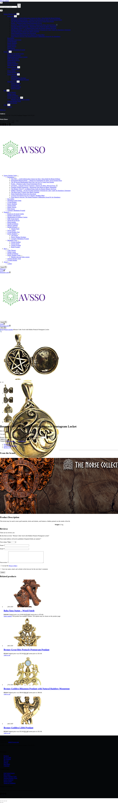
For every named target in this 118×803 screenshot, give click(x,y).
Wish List (3, 269)
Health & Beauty (12, 227)
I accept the (9, 566)
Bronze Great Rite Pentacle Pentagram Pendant (26, 649)
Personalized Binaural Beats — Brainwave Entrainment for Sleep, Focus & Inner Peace (36, 180)
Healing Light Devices (14, 215)
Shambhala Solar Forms (14, 200)
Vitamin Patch (15, 229)
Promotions (10, 177)
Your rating (4, 542)
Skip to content (4, 1)
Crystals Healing (12, 260)
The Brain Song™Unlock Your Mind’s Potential (25, 192)
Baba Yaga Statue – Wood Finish (19, 610)
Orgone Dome (11, 205)
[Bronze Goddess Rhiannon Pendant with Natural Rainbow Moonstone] (27, 685)
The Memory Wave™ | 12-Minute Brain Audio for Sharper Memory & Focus (33, 189)
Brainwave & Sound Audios (15, 214)
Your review (4, 562)
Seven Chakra (11, 230)
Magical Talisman (12, 225)
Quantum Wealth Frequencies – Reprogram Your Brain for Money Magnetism (33, 187)
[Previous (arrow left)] (0, 802)
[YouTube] (1, 794)
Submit (3, 572)
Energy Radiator (12, 204)
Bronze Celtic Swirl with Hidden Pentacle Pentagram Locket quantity (20, 437)
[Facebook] (5, 794)
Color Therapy (11, 250)
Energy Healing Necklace (18, 237)
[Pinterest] (3, 794)
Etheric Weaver (11, 207)
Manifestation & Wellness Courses (17, 217)
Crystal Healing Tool (13, 232)
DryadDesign (22, 441)
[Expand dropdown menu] (15, 177)
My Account (7, 757)
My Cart (6, 761)
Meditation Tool (12, 240)
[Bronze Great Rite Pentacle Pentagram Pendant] (27, 645)
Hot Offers (7, 764)
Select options (8, 616)
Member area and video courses (20, 257)
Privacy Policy (13, 566)
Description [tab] (7, 444)
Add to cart (4, 439)
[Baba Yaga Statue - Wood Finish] (27, 606)
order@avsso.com (13, 742)
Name (2, 545)
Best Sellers (10, 199)
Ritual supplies (11, 222)
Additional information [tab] (10, 446)
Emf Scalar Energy (9, 773)
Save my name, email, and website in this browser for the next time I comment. (25, 569)
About (5, 262)
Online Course (11, 252)
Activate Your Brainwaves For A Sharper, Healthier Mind (27, 195)
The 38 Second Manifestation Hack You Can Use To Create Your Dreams (32, 182)
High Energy (11, 209)
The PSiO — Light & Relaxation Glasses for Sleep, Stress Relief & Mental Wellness (35, 179)
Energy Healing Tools (10, 175)
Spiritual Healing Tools (14, 258)
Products (6, 212)
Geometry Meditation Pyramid (16, 210)
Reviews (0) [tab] (7, 447)
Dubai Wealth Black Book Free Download (23, 194)
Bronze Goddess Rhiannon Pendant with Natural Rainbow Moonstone (37, 688)
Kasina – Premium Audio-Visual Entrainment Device (26, 184)
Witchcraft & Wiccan (13, 220)
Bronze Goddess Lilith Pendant (18, 727)
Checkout (6, 766)
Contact (9, 263)
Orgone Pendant (16, 242)
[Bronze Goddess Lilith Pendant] (27, 724)
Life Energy (14, 235)
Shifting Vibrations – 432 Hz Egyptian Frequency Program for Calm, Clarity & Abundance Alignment (41, 190)
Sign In (6, 762)
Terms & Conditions (9, 783)
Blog (5, 248)
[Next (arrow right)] (2, 802)
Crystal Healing (12, 202)
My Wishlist (7, 759)
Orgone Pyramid (16, 245)
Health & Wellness (12, 224)
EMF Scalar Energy (13, 219)
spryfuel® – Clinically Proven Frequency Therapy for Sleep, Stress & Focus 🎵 (34, 185)
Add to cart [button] (7, 655)
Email (2, 549)
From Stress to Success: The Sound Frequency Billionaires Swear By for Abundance (35, 197)
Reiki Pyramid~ (15, 247)
